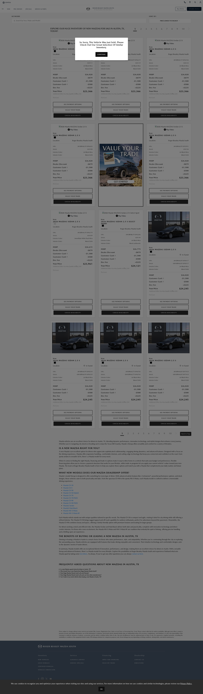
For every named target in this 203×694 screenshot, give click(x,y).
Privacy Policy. (186, 683)
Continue (101, 54)
